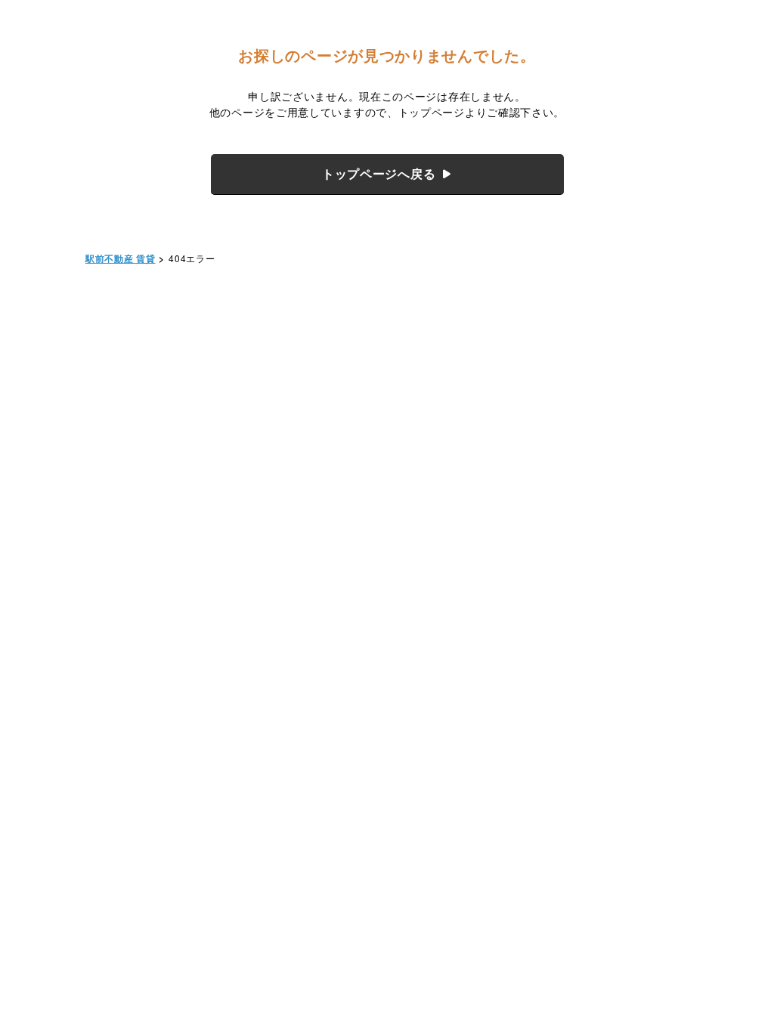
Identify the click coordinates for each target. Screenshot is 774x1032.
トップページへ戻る (378, 173)
